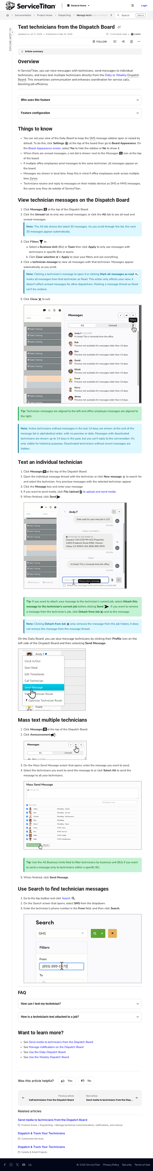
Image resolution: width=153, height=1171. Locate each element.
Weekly (121, 75)
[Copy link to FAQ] (32, 993)
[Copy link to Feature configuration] (56, 113)
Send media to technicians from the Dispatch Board (61, 1042)
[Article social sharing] (123, 42)
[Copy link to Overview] (45, 62)
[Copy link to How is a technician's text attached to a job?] (85, 1017)
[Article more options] (139, 42)
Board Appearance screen (44, 148)
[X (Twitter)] (17, 1164)
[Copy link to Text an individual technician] (88, 463)
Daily (108, 75)
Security (127, 1164)
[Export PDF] (132, 42)
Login (144, 5)
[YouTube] (23, 1164)
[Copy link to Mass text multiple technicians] (93, 720)
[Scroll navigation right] (111, 15)
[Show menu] (132, 6)
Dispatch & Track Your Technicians (41, 1133)
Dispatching (64, 15)
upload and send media (101, 491)
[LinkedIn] (30, 1164)
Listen (137, 34)
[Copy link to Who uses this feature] (56, 100)
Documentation (23, 15)
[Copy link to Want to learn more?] (69, 1033)
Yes (70, 1080)
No (89, 1080)
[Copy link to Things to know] (58, 129)
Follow (101, 41)
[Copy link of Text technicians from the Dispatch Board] (119, 27)
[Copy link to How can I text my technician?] (67, 1004)
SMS (92, 138)
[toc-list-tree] (115, 42)
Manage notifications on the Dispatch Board (56, 1047)
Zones (33, 178)
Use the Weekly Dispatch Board (49, 1057)
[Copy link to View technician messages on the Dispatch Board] (135, 200)
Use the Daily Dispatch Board (47, 1052)
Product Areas (44, 15)
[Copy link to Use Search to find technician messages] (114, 889)
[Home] (31, 5)
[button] (131, 15)
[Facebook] (4, 1164)
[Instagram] (11, 1164)
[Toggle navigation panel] (12, 32)
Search (66, 898)
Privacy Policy (111, 1164)
